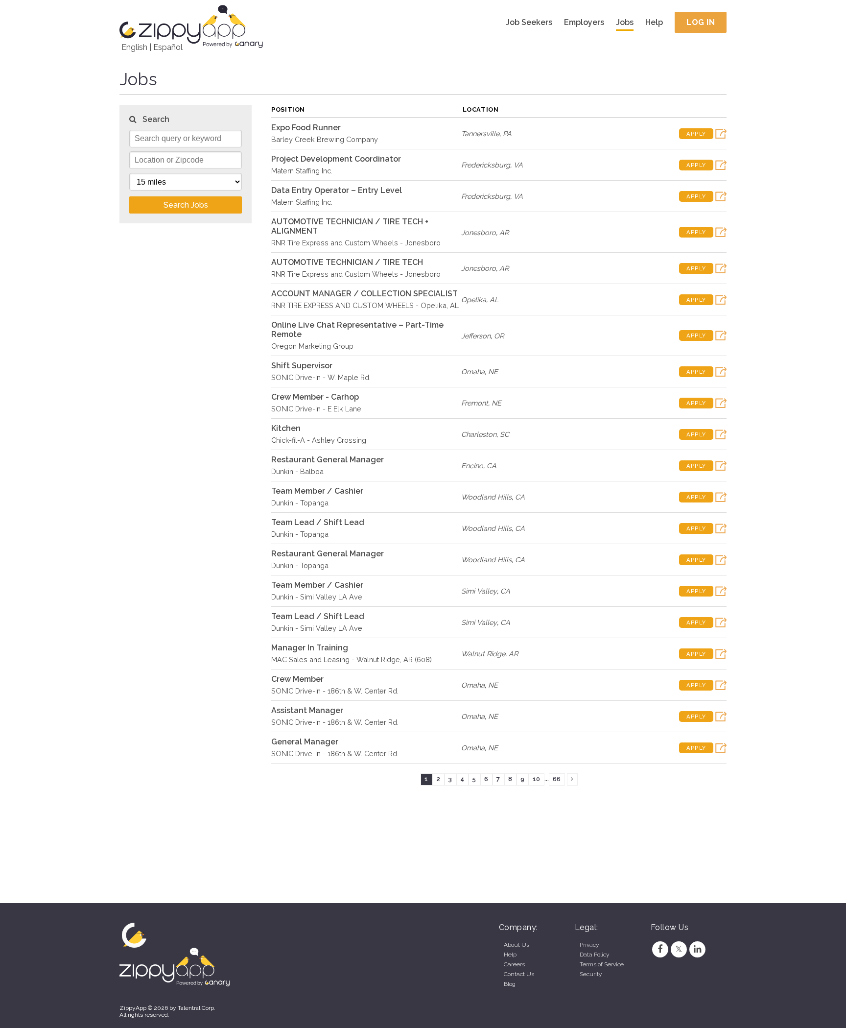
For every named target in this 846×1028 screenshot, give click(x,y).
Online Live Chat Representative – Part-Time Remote (357, 329)
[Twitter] (678, 949)
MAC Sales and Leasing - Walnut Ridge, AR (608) (351, 659)
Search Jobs (186, 205)
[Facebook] (660, 949)
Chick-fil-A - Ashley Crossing (318, 440)
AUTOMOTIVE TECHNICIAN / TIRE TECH (347, 262)
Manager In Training (309, 647)
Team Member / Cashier (317, 491)
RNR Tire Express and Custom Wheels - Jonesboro (356, 243)
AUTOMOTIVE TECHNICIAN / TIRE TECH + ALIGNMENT (349, 226)
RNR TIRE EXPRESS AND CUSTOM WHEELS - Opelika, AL (365, 305)
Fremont (474, 403)
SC (504, 434)
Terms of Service (602, 964)
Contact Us (519, 974)
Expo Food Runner (306, 127)
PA (507, 133)
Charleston (478, 434)
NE (493, 371)
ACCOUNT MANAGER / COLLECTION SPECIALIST (364, 293)
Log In (700, 22)
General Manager (304, 741)
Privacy (589, 944)
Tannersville (480, 133)
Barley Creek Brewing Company (324, 139)
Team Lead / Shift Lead (317, 522)
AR (504, 232)
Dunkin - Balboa (297, 471)
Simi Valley (479, 591)
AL (494, 299)
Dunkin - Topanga (300, 503)
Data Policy (594, 954)
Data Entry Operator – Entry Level (336, 190)
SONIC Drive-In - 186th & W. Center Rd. (335, 691)
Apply (696, 133)
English (134, 47)
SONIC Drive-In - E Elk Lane (316, 409)
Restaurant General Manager (327, 459)
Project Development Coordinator (336, 159)
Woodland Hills (486, 497)
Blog (510, 983)
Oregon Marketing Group (312, 346)
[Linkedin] (697, 949)
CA (491, 465)
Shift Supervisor (301, 365)
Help (654, 22)
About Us (516, 944)
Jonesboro (478, 232)
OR (499, 336)
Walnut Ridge (483, 653)
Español (168, 47)
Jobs (625, 22)
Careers (514, 964)
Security (591, 974)
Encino (472, 465)
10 (536, 779)
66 (557, 779)
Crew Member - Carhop (315, 397)
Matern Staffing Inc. (301, 171)
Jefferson (476, 336)
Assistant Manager (307, 710)
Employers (584, 22)
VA (518, 165)
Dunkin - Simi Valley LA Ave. (317, 597)
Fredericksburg (485, 165)
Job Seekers (529, 22)
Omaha (473, 371)
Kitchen (286, 428)
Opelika (473, 299)
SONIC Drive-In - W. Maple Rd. (321, 377)
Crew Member (297, 679)
